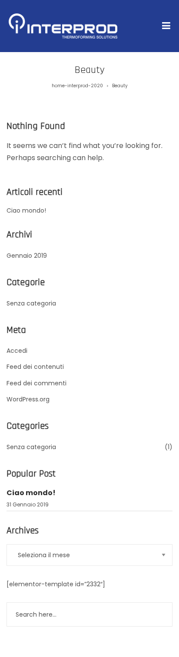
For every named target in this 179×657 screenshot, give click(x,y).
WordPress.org (28, 399)
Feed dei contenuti (35, 366)
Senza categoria (31, 303)
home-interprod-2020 (77, 85)
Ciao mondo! (26, 210)
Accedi (17, 350)
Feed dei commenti (36, 383)
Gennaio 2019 (27, 255)
